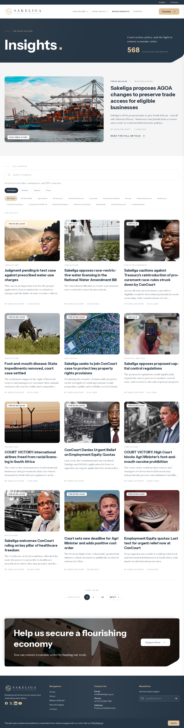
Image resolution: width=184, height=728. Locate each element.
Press (48, 190)
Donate (166, 11)
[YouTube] (20, 703)
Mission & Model (57, 700)
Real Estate (101, 204)
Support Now (152, 642)
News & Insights (120, 11)
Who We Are (79, 11)
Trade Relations (138, 204)
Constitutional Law (76, 198)
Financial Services (144, 198)
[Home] (23, 11)
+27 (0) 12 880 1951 (103, 701)
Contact (138, 11)
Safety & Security (118, 204)
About (52, 696)
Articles (24, 190)
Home (52, 692)
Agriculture (42, 198)
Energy (128, 198)
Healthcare (162, 198)
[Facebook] (6, 703)
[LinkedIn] (15, 703)
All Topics (11, 198)
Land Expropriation (15, 204)
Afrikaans (174, 2)
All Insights (11, 190)
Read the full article (126, 136)
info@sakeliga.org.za (103, 694)
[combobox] (92, 175)
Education (93, 198)
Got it (174, 723)
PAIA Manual (97, 723)
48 (102, 597)
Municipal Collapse (60, 204)
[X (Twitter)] (11, 703)
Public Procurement (82, 204)
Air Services (58, 198)
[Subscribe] (176, 698)
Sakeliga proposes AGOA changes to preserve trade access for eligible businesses (143, 97)
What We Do (98, 11)
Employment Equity (111, 198)
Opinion (37, 190)
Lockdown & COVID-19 (38, 204)
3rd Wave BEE (26, 198)
